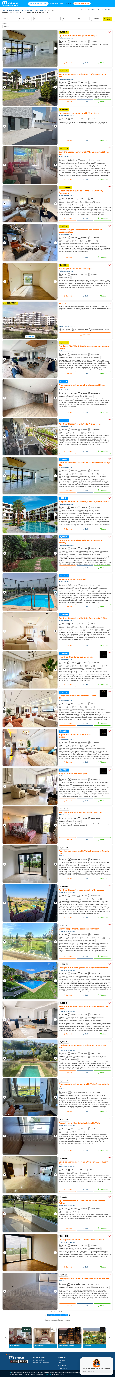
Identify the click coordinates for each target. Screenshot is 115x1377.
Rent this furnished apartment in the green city (80, 812)
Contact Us (61, 1360)
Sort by (5, 23)
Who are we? (62, 1357)
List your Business (39, 1360)
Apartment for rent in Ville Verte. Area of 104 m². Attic (83, 618)
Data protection (63, 1368)
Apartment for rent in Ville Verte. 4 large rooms (80, 424)
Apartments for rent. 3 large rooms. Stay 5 (77, 35)
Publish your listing (82, 3)
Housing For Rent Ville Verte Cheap (105, 9)
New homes (54, 3)
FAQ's (59, 1363)
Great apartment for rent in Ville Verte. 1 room (79, 113)
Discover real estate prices (41, 1363)
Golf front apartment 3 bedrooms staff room (79, 929)
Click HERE (48, 1374)
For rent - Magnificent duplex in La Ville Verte (79, 1123)
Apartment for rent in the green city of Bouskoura (81, 890)
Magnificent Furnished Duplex (73, 773)
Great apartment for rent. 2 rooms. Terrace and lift (81, 1239)
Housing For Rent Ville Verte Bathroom (89, 9)
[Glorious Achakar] (53, 1329)
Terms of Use (62, 1365)
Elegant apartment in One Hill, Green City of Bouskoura (84, 502)
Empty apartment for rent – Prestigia (75, 268)
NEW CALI (63, 303)
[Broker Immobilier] (26, 1329)
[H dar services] (102, 1329)
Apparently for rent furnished (72, 579)
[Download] (19, 1359)
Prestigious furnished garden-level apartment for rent (83, 968)
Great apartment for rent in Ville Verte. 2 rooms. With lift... (85, 1278)
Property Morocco (8, 10)
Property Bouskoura (22, 10)
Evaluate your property (38, 3)
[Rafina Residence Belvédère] (77, 1329)
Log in (68, 3)
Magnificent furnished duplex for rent (76, 657)
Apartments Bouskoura (38, 10)
